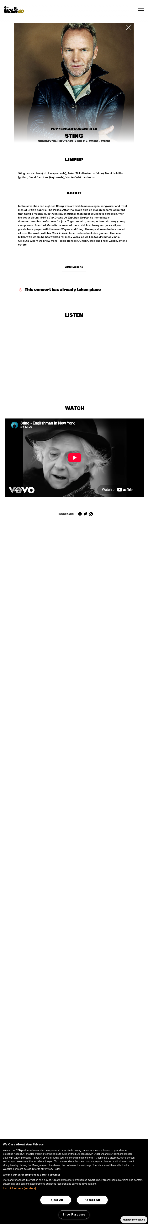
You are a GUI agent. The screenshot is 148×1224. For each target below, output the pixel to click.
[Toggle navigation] (141, 10)
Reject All (56, 1200)
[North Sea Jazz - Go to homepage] (14, 9)
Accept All (92, 1200)
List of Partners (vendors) (19, 1188)
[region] (74, 1181)
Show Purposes (73, 1214)
